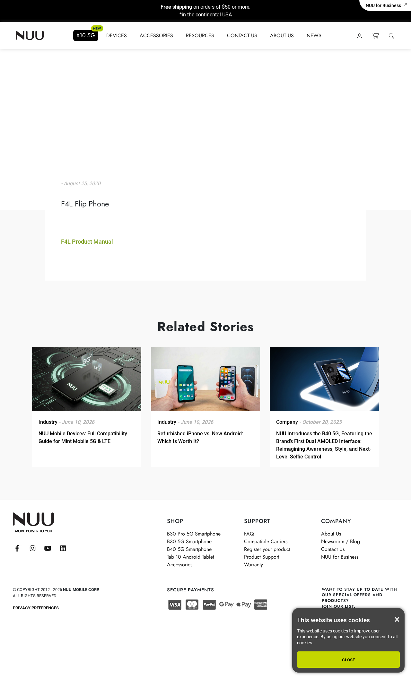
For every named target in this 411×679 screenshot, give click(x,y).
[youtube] (47, 548)
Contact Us (242, 35)
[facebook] (17, 548)
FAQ (249, 533)
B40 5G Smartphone (189, 549)
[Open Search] (391, 35)
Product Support (261, 557)
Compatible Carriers (265, 541)
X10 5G (85, 35)
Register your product (267, 549)
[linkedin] (63, 548)
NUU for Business (383, 5)
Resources (200, 35)
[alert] (348, 640)
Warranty (253, 564)
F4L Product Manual (87, 241)
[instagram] (32, 548)
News (314, 35)
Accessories (156, 35)
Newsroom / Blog (340, 541)
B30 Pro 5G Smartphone (194, 533)
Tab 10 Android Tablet (190, 557)
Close (348, 659)
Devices (116, 35)
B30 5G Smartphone (189, 541)
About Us (282, 35)
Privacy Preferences (36, 607)
